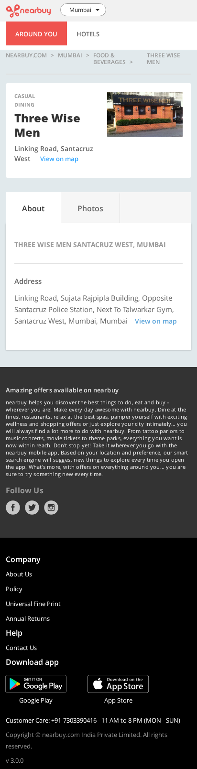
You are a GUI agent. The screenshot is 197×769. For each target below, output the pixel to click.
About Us (19, 574)
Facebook (13, 507)
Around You (36, 34)
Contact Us (21, 647)
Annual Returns (28, 618)
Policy (14, 589)
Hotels (88, 34)
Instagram (51, 507)
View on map (59, 158)
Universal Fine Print (33, 603)
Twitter (32, 507)
